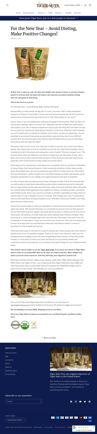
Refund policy (38, 427)
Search (7, 363)
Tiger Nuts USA (47, 250)
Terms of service (60, 427)
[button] (7, 5)
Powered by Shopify (26, 427)
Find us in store (10, 353)
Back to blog (50, 338)
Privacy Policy (10, 374)
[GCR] (74, 427)
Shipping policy (71, 427)
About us (8, 367)
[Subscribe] (40, 401)
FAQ (6, 356)
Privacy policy (48, 427)
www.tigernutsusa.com (20, 305)
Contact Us (9, 360)
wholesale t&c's (11, 371)
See (67, 305)
